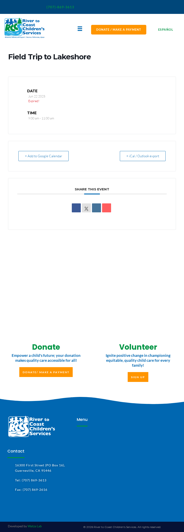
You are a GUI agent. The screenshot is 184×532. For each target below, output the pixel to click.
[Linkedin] (96, 207)
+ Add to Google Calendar (43, 156)
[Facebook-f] (10, 503)
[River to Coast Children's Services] (24, 28)
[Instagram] (22, 7)
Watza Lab (35, 526)
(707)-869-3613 (60, 7)
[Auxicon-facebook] (10, 7)
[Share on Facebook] (76, 207)
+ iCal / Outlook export (142, 156)
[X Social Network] (86, 207)
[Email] (106, 207)
